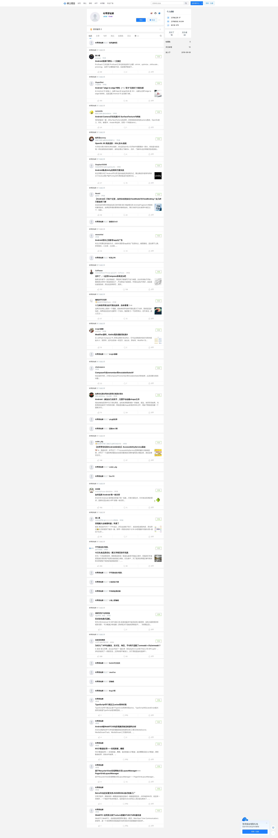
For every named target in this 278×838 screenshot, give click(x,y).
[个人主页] (159, 14)
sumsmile (99, 111)
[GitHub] (155, 14)
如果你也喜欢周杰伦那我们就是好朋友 (109, 394)
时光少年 (112, 258)
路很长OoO (113, 222)
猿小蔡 (97, 55)
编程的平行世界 (101, 300)
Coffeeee (99, 271)
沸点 (84, 3)
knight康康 (99, 329)
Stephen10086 (101, 165)
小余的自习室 (114, 582)
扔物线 (111, 681)
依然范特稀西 (100, 640)
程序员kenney (100, 138)
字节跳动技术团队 (101, 547)
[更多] (273, 833)
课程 (90, 3)
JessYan (112, 672)
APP (96, 3)
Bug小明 (112, 691)
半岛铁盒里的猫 (115, 591)
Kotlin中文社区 (114, 663)
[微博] (151, 14)
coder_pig (99, 441)
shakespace (100, 367)
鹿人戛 (97, 518)
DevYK (111, 476)
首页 (79, 3)
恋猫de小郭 (113, 429)
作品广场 (110, 3)
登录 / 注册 (255, 831)
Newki (97, 193)
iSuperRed (99, 82)
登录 (209, 3)
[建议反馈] (273, 827)
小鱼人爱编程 (114, 600)
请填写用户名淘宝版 (102, 613)
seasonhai (99, 235)
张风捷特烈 (113, 43)
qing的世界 (113, 419)
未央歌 (97, 489)
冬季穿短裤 (99, 43)
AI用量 (102, 3)
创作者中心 (195, 3)
